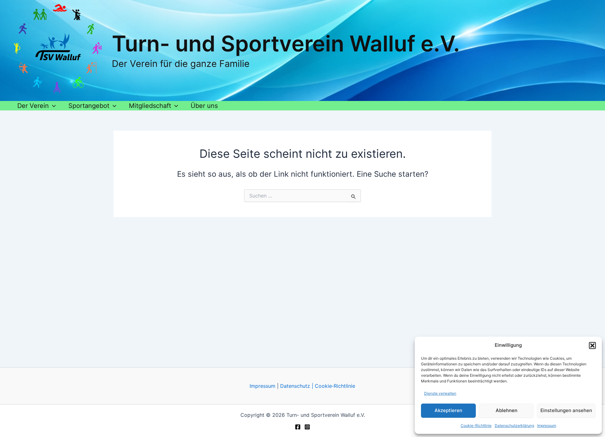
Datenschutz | (297, 386)
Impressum (546, 425)
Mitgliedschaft (150, 105)
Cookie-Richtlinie (476, 425)
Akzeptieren (448, 410)
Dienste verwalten (440, 393)
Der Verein (33, 105)
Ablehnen (506, 410)
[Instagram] (307, 427)
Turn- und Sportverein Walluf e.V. (286, 43)
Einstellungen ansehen (566, 410)
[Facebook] (298, 427)
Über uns (204, 105)
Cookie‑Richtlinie (335, 386)
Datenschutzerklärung (514, 425)
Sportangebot (88, 105)
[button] (592, 345)
